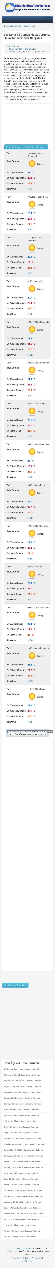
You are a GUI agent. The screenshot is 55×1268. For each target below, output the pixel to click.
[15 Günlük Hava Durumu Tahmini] (27, 7)
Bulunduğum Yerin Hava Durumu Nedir (19, 26)
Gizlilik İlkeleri (27, 1260)
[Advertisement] (27, 124)
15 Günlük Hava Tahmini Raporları (21, 1248)
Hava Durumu (12, 46)
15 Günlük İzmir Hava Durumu (22, 48)
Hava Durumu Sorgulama (15, 985)
